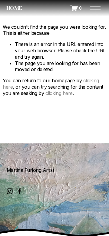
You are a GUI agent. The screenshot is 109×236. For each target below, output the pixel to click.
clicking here (59, 93)
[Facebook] (19, 191)
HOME (14, 8)
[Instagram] (10, 191)
